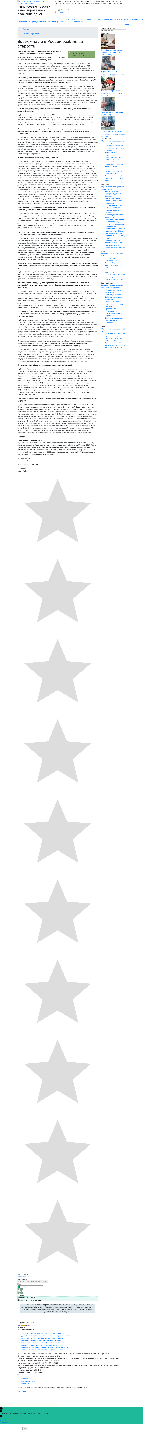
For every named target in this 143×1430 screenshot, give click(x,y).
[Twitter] (21, 1325)
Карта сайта (22, 1391)
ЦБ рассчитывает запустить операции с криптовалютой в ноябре (114, 155)
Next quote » (59, 12)
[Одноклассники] (23, 1325)
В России (77, 20)
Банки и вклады (126, 21)
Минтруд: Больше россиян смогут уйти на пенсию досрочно (44, 1347)
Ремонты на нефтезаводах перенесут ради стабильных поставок (112, 93)
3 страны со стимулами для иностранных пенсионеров (42, 1333)
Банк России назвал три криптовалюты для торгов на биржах (115, 148)
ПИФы (119, 19)
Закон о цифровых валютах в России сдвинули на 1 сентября (114, 162)
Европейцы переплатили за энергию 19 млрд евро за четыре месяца (111, 52)
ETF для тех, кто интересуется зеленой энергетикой (113, 313)
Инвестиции (91, 19)
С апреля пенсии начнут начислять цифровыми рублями (43, 1350)
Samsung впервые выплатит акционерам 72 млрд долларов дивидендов (113, 134)
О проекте (25, 1379)
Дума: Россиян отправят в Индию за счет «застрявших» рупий (45, 1336)
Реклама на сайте (28, 1381)
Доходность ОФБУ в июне (115, 347)
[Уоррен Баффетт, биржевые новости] (41, 22)
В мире (83, 20)
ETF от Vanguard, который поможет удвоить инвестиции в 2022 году (115, 277)
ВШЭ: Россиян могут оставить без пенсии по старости (42, 1338)
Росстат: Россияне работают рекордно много (39, 1345)
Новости (69, 19)
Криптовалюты (110, 19)
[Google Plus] (29, 1325)
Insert (25, 1429)
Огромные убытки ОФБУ (114, 343)
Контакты (25, 1383)
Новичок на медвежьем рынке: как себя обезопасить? (114, 320)
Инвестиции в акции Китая (115, 345)
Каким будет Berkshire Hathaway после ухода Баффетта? (113, 297)
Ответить (4, 1423)
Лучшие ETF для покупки (114, 263)
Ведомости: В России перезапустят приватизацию (41, 1340)
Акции (100, 19)
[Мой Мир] (25, 1325)
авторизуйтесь (23, 1277)
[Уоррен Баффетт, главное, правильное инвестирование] (35, 2)
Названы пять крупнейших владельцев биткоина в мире (115, 178)
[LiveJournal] (27, 1325)
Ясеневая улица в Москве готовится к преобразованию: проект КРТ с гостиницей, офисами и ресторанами (114, 219)
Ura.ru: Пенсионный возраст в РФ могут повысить (40, 1343)
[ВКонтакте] (19, 1325)
